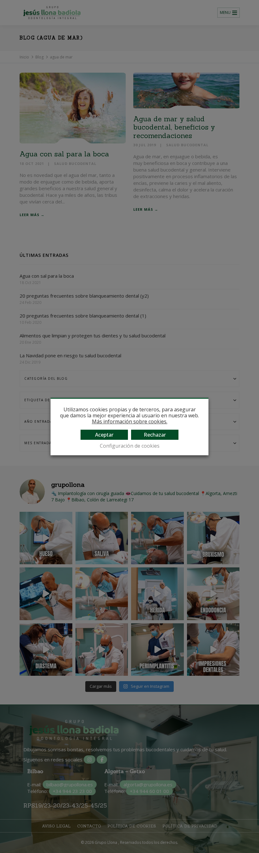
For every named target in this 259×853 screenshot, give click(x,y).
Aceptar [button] (104, 434)
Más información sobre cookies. (129, 421)
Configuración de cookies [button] (130, 446)
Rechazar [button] (155, 434)
